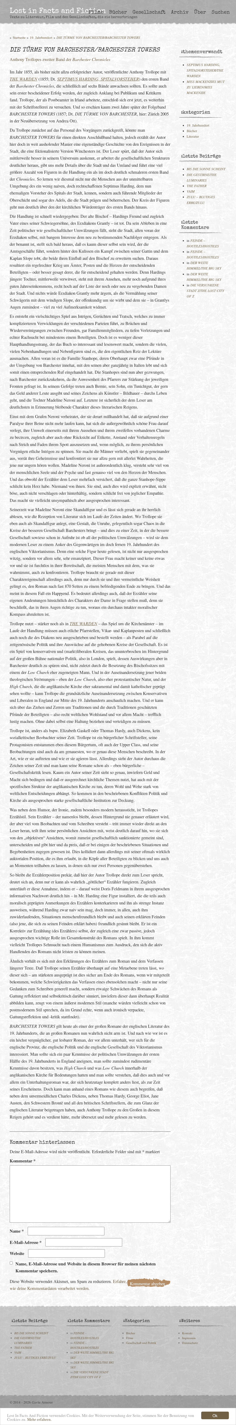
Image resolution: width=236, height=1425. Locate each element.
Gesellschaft (149, 12)
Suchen (221, 12)
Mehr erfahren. (39, 1419)
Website (17, 1253)
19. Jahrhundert (41, 37)
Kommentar (22, 1161)
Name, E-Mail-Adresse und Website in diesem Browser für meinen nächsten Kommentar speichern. (85, 1267)
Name (17, 1231)
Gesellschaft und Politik (141, 1343)
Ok (215, 1415)
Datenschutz (190, 1343)
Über (200, 12)
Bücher (118, 12)
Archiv (180, 12)
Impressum (188, 1338)
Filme (95, 12)
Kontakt (187, 1333)
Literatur (193, 136)
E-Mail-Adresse (25, 1242)
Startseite (19, 37)
